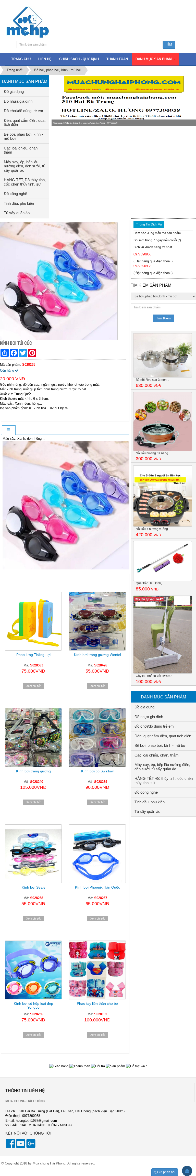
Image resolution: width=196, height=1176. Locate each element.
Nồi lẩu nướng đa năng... (153, 453)
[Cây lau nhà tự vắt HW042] (162, 634)
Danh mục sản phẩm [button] (154, 59)
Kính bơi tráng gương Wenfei (97, 655)
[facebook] (10, 1147)
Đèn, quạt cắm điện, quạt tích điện (24, 122)
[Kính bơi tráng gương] (33, 737)
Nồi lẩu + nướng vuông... (153, 529)
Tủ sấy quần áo (17, 213)
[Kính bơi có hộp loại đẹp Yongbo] (33, 970)
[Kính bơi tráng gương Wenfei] (97, 621)
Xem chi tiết (33, 685)
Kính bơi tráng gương (33, 771)
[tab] (8, 430)
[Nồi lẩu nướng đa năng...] (162, 421)
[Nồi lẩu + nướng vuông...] (162, 496)
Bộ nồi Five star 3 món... (152, 380)
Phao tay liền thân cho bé (97, 1003)
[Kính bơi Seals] (33, 853)
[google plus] (31, 1147)
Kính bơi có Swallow (97, 771)
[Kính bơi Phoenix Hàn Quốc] (97, 853)
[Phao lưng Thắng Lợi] (33, 621)
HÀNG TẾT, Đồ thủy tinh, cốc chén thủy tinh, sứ (25, 182)
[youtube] (21, 1147)
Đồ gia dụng (14, 91)
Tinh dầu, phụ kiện (19, 203)
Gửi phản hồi (166, 1172)
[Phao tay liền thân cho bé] (97, 970)
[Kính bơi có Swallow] (97, 737)
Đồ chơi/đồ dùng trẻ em (23, 111)
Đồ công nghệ (15, 193)
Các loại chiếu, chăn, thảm (21, 150)
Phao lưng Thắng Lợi (33, 655)
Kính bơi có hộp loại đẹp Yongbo (33, 1005)
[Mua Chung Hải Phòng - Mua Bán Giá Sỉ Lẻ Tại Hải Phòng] (27, 22)
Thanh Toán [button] (117, 59)
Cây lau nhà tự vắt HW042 (154, 676)
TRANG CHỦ (21, 59)
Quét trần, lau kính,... (150, 583)
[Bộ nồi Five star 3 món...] (162, 355)
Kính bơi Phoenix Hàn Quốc (97, 887)
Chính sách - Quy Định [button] (79, 59)
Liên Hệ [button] (45, 59)
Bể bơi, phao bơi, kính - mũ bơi (23, 136)
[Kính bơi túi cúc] (59, 281)
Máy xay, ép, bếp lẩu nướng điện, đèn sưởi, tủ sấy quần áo (24, 166)
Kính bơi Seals (33, 887)
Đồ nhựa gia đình (18, 101)
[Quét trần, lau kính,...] (162, 561)
